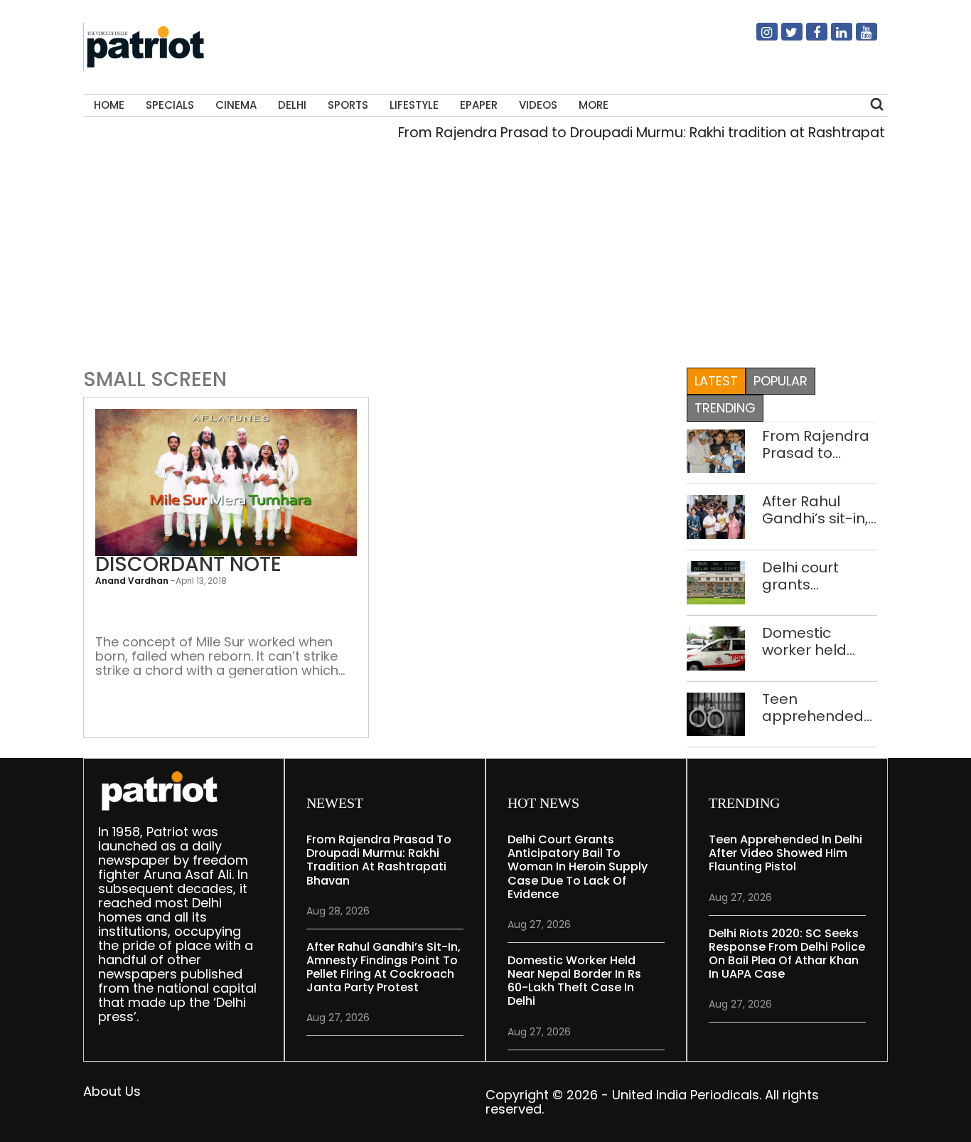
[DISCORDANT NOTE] (226, 482)
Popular (780, 381)
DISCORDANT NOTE (188, 564)
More (593, 104)
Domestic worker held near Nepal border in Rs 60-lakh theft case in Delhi (819, 641)
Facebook (808, 37)
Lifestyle (414, 104)
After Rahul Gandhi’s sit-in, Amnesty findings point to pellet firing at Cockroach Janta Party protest (815, 510)
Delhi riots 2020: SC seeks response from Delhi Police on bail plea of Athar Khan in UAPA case (787, 954)
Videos (538, 104)
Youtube (858, 37)
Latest (716, 381)
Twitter (783, 37)
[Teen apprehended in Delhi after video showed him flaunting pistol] (716, 713)
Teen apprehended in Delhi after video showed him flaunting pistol (813, 707)
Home (109, 104)
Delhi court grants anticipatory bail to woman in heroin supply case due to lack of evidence (818, 576)
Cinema (236, 104)
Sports (348, 104)
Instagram (758, 37)
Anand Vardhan (131, 581)
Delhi (292, 104)
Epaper (479, 104)
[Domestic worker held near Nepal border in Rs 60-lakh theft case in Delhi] (716, 647)
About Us (112, 1091)
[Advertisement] (486, 258)
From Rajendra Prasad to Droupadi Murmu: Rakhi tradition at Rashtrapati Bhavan (654, 132)
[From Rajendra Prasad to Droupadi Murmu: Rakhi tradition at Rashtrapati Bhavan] (716, 450)
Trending (725, 408)
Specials (170, 104)
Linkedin (833, 37)
